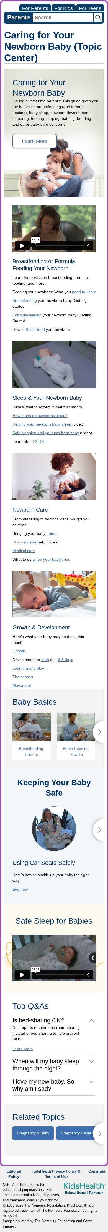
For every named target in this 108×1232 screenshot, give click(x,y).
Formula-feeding (27, 315)
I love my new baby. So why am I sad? (43, 1085)
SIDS (39, 441)
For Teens (90, 8)
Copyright (96, 1171)
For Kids (63, 8)
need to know (84, 292)
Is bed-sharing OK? (38, 1020)
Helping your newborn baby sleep (41, 424)
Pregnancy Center (77, 1133)
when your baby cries (51, 559)
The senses (22, 677)
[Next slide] (98, 830)
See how (20, 889)
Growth (18, 651)
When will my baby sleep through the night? (45, 1065)
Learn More (34, 141)
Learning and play (28, 668)
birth (45, 659)
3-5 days (65, 659)
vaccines (29, 542)
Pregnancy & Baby (33, 1133)
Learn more (22, 1049)
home (51, 533)
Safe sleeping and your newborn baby (45, 433)
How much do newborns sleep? (40, 415)
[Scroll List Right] (98, 732)
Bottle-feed (35, 329)
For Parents (35, 8)
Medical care (23, 550)
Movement (21, 685)
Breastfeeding (24, 300)
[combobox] (63, 17)
